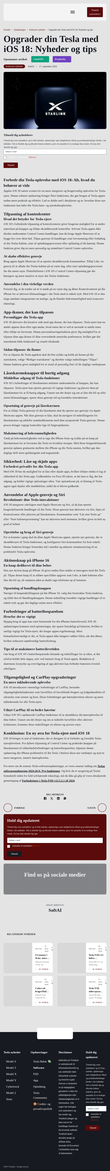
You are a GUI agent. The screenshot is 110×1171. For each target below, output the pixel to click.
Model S (11, 1061)
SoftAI (55, 910)
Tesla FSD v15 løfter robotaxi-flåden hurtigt (96, 960)
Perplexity (60, 59)
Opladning (39, 1086)
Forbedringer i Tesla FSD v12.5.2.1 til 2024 (48, 780)
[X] (52, 798)
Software (38, 1067)
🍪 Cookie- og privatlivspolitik (42, 1106)
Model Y (11, 1080)
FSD (35, 1074)
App (35, 1080)
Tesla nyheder (12, 1052)
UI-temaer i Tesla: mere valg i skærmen (41, 960)
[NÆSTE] (102, 807)
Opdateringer (20, 30)
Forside (7, 30)
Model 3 (11, 1067)
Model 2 (11, 1092)
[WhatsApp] (65, 798)
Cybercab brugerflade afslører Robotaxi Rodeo (41, 994)
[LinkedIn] (58, 798)
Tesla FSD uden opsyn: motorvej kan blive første (96, 993)
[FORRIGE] (8, 807)
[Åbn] (72, 12)
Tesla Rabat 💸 (42, 1061)
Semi (9, 1099)
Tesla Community (40, 1095)
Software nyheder (37, 30)
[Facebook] (45, 798)
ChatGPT (39, 59)
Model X (11, 1074)
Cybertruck (12, 1086)
